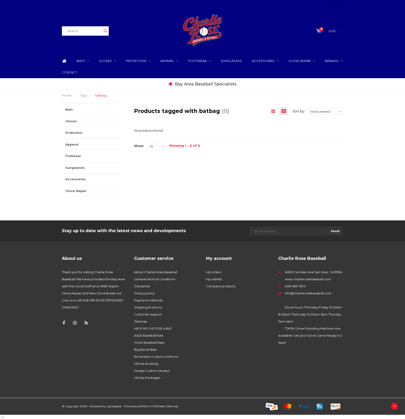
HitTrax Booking (146, 363)
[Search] (105, 31)
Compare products (220, 286)
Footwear (197, 61)
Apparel (167, 61)
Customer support (148, 314)
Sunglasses (231, 61)
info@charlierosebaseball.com (308, 293)
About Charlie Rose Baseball (155, 272)
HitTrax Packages (147, 378)
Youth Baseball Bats (149, 342)
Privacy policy (144, 293)
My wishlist (214, 279)
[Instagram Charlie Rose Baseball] (75, 323)
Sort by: (298, 111)
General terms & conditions (154, 279)
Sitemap (140, 321)
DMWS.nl (144, 406)
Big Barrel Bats (145, 349)
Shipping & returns (148, 307)
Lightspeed (113, 406)
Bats (81, 61)
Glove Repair (300, 61)
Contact (69, 72)
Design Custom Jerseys (151, 371)
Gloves (105, 61)
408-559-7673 (295, 286)
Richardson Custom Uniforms (156, 356)
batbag (101, 95)
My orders (213, 272)
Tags (83, 95)
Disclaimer (142, 286)
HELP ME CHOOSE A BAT (153, 328)
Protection (136, 61)
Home (64, 61)
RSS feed (159, 406)
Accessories (263, 61)
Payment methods (148, 300)
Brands (331, 61)
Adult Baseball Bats (148, 335)
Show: (139, 146)
